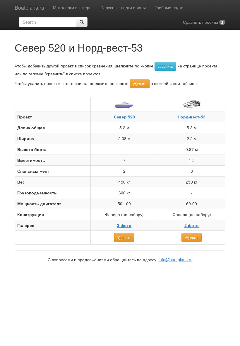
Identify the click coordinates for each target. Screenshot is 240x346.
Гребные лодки (169, 7)
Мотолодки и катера (72, 7)
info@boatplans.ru (176, 259)
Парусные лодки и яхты (123, 7)
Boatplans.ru (29, 7)
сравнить (165, 66)
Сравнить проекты (203, 22)
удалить (139, 83)
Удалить (124, 237)
